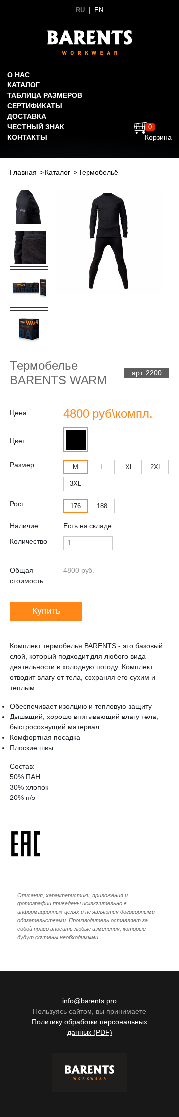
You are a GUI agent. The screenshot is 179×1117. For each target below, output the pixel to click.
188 (102, 506)
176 (75, 506)
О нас (18, 75)
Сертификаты (34, 106)
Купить (46, 611)
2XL (156, 467)
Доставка (26, 116)
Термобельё (98, 172)
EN (98, 10)
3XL (75, 483)
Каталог (23, 85)
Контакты (27, 137)
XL (129, 467)
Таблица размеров (44, 95)
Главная (23, 172)
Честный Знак (35, 127)
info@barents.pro (89, 1001)
